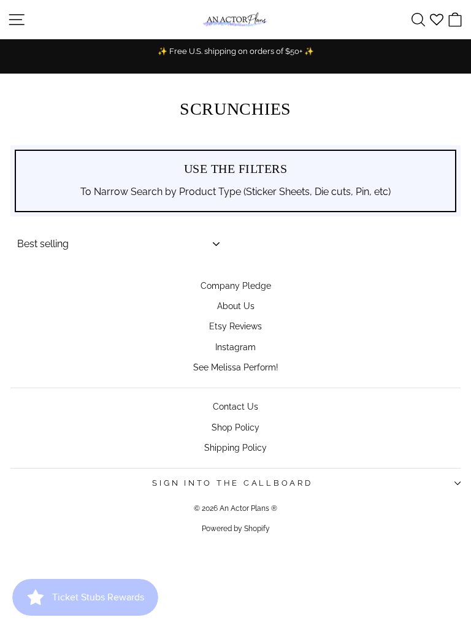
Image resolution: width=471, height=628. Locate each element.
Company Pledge (236, 285)
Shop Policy (235, 427)
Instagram (235, 347)
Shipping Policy (235, 447)
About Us (236, 306)
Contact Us (235, 406)
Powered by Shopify (236, 528)
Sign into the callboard (232, 483)
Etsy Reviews (235, 326)
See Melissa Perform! (235, 367)
